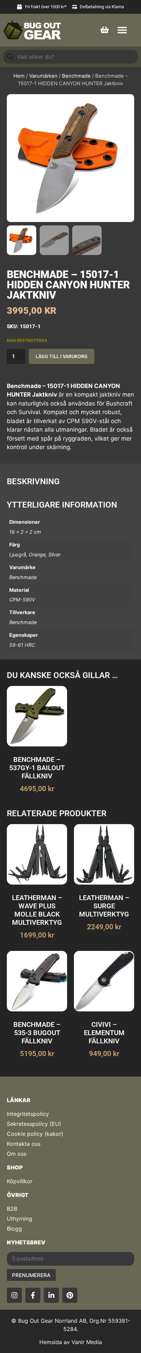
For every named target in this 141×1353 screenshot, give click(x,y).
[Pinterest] (69, 1295)
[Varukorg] (104, 29)
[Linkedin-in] (51, 1295)
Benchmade (76, 76)
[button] (122, 30)
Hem (19, 76)
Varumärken (43, 76)
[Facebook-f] (32, 1295)
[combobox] (70, 57)
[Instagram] (14, 1295)
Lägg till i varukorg (62, 356)
